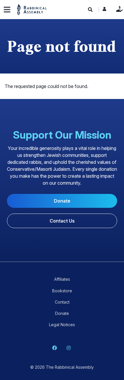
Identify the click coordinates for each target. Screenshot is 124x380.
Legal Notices (62, 324)
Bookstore (62, 290)
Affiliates (62, 279)
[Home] (32, 9)
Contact (62, 302)
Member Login (104, 10)
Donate (118, 8)
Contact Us (62, 221)
